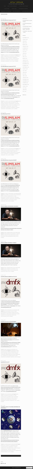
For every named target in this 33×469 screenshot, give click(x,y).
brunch (18, 56)
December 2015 (26, 79)
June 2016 (25, 72)
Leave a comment (15, 61)
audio (15, 56)
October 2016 (25, 65)
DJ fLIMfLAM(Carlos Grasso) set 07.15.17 (8, 66)
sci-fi (14, 450)
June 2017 (25, 53)
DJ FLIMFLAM (6, 101)
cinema (17, 350)
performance (11, 193)
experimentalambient (4, 58)
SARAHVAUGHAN (17, 198)
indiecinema (6, 353)
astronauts (8, 445)
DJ (13, 311)
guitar (2, 353)
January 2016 (25, 77)
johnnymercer (3, 106)
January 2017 (25, 60)
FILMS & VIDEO (13, 8)
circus (16, 445)
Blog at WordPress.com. (16, 467)
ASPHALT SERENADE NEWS (8, 232)
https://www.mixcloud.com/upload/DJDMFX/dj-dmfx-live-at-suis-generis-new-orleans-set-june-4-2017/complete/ (10, 303)
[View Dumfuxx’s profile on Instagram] (3, 463)
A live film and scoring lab (16, 4)
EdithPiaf (6, 103)
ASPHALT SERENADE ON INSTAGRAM (10, 349)
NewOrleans (3, 107)
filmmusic (18, 233)
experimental (15, 57)
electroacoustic (4, 396)
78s (19, 101)
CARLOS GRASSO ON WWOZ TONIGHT (8, 242)
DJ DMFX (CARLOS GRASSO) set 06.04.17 (9, 276)
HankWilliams (14, 312)
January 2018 (25, 46)
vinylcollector (3, 316)
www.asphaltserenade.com (14, 52)
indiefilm (9, 353)
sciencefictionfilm (11, 355)
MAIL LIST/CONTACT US (16, 11)
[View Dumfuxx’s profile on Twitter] (2, 463)
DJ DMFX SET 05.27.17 (5, 362)
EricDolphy (12, 197)
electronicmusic (11, 103)
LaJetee (13, 353)
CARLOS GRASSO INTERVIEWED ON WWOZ (9, 206)
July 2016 (24, 70)
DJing (7, 57)
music (14, 354)
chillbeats (3, 103)
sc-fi (2, 355)
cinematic (2, 57)
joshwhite (8, 152)
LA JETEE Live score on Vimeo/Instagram (8, 321)
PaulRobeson (17, 152)
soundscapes (8, 107)
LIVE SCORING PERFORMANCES (27, 11)
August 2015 (25, 86)
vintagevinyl (7, 61)
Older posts (11, 455)
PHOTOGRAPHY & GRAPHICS (23, 8)
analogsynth (11, 56)
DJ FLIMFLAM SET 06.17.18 (27, 26)
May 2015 (24, 91)
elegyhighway (13, 233)
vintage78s (3, 61)
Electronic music (10, 396)
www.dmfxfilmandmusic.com (6, 307)
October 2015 (25, 82)
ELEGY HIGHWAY (15, 232)
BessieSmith (19, 194)
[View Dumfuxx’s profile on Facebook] (1, 463)
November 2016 (26, 63)
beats (10, 102)
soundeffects (6, 153)
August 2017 (25, 49)
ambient (2, 56)
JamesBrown (3, 198)
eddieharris (3, 197)
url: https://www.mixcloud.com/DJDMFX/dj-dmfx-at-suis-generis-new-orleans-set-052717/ (10, 387)
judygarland (8, 106)
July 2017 (24, 51)
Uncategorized (11, 101)
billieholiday (13, 102)
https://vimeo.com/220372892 (6, 339)
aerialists (3, 445)
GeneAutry (15, 151)
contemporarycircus (4, 446)
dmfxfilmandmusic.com (7, 430)
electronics (10, 57)
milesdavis (8, 198)
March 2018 (25, 44)
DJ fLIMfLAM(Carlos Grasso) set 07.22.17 (8, 20)
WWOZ (14, 236)
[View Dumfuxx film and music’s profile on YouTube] (5, 463)
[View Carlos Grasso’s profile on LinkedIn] (4, 463)
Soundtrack (3, 236)
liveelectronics (14, 106)
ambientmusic (6, 56)
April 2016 (25, 75)
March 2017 (25, 58)
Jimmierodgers (3, 152)
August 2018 (25, 39)
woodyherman (8, 108)
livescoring (3, 354)
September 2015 (26, 84)
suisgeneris (13, 107)
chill (17, 102)
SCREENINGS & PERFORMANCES (6, 11)
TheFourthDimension (9, 236)
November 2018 (26, 37)
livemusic (10, 58)
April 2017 (25, 56)
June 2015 (25, 89)
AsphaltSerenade (7, 233)
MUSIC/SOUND (6, 8)
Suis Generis (13, 305)
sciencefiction (5, 355)
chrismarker (13, 350)
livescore (9, 449)
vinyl (11, 61)
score (16, 355)
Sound (2, 153)
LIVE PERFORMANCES (7, 444)
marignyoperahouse (9, 354)
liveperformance (16, 58)
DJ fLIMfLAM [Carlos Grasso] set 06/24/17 (8, 160)
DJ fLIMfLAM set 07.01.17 (5, 113)
